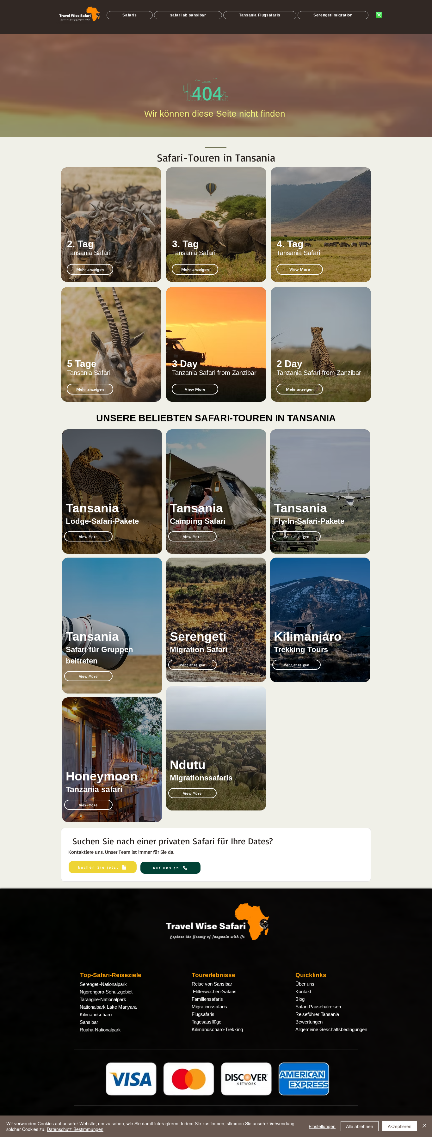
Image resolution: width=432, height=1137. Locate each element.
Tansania (92, 508)
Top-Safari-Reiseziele (110, 975)
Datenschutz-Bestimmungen (75, 1129)
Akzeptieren (399, 1126)
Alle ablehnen (359, 1126)
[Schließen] (424, 1126)
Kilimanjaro (308, 636)
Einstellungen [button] (322, 1126)
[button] (90, 389)
